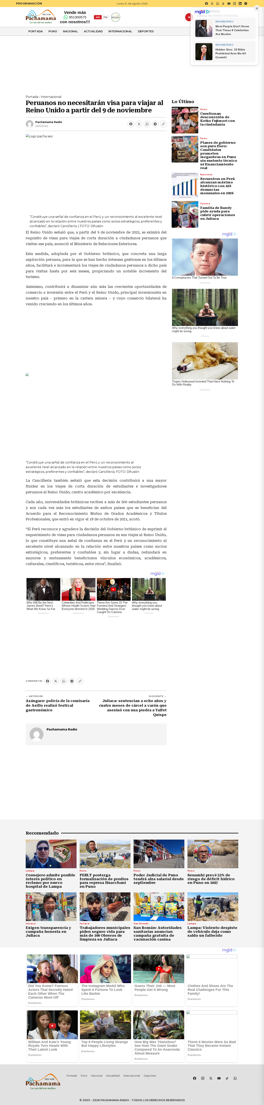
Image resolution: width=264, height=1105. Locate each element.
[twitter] (212, 3)
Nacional (70, 31)
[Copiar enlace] (163, 124)
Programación (29, 3)
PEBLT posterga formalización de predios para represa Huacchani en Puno (104, 881)
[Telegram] (155, 124)
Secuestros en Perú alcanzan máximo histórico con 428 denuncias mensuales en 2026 (217, 186)
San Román (141, 923)
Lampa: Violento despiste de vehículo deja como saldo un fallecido (212, 931)
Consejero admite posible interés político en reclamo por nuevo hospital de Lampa (50, 881)
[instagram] (234, 3)
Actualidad (93, 31)
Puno (53, 31)
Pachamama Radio (48, 122)
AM (98, 17)
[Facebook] (131, 124)
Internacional (120, 31)
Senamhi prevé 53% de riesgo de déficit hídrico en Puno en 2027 (211, 879)
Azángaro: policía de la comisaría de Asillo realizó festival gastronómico (57, 705)
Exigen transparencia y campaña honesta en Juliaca (48, 931)
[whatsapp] (217, 3)
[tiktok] (223, 3)
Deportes (146, 31)
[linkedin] (240, 3)
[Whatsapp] (147, 124)
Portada (35, 31)
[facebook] (206, 3)
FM (105, 17)
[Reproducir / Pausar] (189, 17)
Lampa (30, 870)
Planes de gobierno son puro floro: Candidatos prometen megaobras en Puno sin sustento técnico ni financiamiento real (218, 155)
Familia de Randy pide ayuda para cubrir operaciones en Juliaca (217, 213)
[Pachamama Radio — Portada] (41, 16)
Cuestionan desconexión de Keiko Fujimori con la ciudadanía (217, 119)
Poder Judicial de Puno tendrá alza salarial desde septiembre (159, 879)
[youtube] (229, 3)
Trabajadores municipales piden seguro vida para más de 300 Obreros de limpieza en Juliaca (105, 933)
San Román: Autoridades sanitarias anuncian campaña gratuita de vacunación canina (158, 933)
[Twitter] (139, 124)
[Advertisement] (132, 63)
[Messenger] (245, 3)
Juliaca (205, 203)
